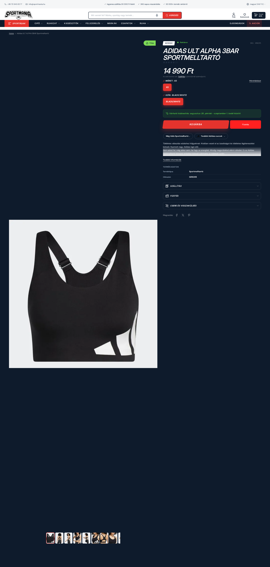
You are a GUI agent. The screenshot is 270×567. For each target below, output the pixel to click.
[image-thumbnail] (50, 538)
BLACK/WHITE (173, 101)
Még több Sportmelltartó (177, 136)
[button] (256, 4)
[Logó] (18, 15)
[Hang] (157, 15)
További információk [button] (172, 160)
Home (11, 33)
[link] (112, 23)
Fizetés (245, 124)
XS (167, 87)
